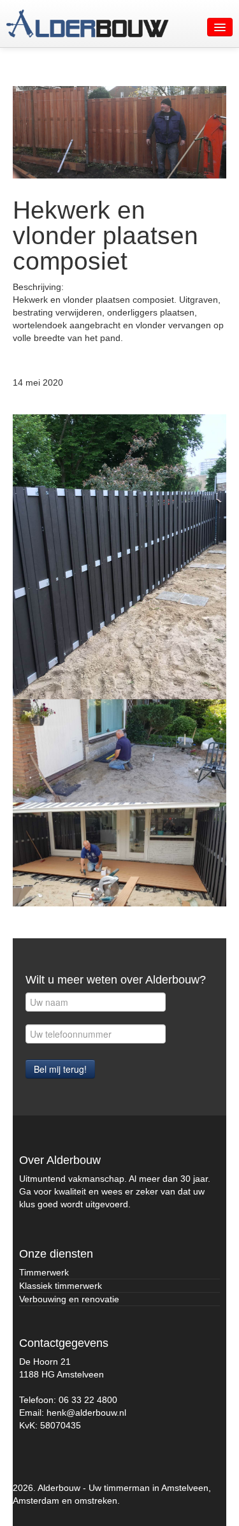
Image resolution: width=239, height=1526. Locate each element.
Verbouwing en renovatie (69, 1299)
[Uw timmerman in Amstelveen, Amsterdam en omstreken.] (88, 23)
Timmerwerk (44, 1272)
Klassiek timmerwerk (60, 1286)
